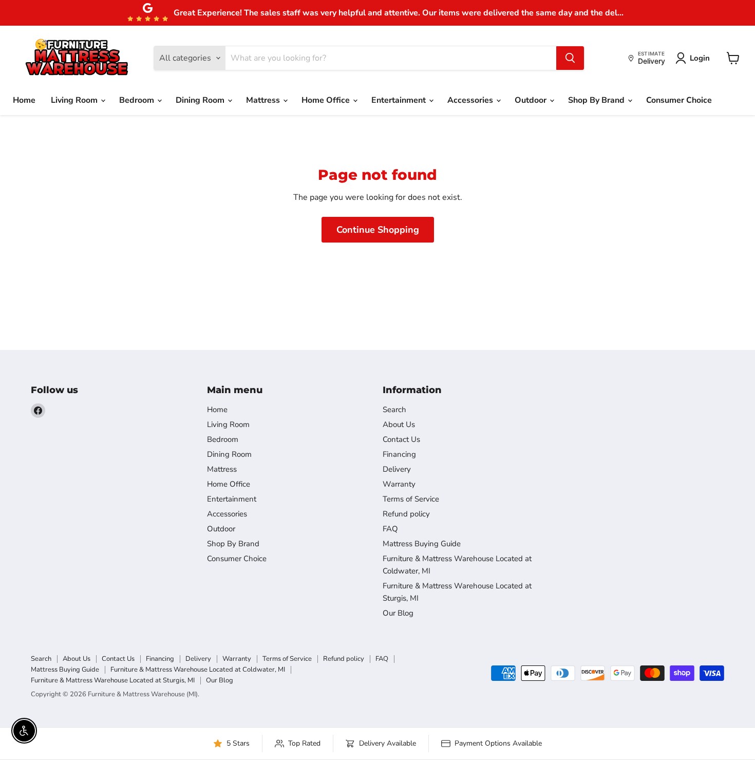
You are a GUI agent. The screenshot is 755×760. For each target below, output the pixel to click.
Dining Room (201, 100)
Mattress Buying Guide (422, 544)
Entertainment (399, 100)
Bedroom (137, 100)
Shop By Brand (597, 100)
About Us (399, 424)
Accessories (471, 100)
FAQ (390, 529)
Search (394, 409)
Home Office (326, 100)
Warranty (399, 484)
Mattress (264, 100)
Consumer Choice (679, 100)
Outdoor (532, 100)
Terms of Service (411, 499)
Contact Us (401, 439)
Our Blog (398, 613)
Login (700, 58)
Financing (399, 454)
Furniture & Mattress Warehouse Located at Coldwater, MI (197, 669)
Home (24, 100)
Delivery (397, 469)
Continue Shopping (377, 230)
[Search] (570, 58)
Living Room (75, 100)
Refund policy (406, 514)
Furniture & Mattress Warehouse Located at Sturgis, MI (113, 680)
